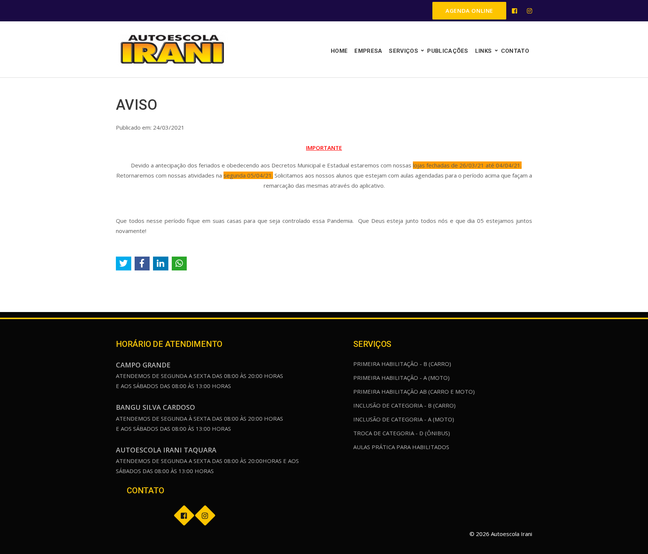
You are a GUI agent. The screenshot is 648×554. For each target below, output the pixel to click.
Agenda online (469, 10)
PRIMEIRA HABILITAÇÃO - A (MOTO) (401, 377)
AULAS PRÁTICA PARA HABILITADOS (401, 447)
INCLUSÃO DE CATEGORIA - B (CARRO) (404, 405)
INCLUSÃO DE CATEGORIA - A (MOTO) (403, 419)
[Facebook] (514, 11)
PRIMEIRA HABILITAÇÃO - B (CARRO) (402, 363)
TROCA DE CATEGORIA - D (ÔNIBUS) (401, 433)
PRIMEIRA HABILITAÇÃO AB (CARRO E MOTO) (414, 391)
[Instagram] (529, 11)
